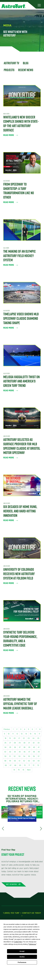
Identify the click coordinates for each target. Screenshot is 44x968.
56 (34, 756)
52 (15, 756)
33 (38, 743)
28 (15, 743)
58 (5, 761)
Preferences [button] (32, 944)
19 (10, 738)
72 (33, 765)
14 (26, 734)
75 (19, 770)
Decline (22, 957)
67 (10, 765)
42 (5, 752)
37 (20, 747)
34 (5, 747)
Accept (22, 951)
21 (19, 738)
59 (10, 761)
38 (24, 747)
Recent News (25, 70)
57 (38, 756)
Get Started (11, 884)
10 (8, 734)
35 (10, 747)
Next (29, 770)
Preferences (22, 962)
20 (14, 738)
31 (29, 743)
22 (24, 738)
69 (20, 765)
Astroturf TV (11, 63)
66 (6, 765)
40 (34, 747)
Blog (26, 63)
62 (24, 761)
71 (29, 765)
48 (34, 752)
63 (29, 761)
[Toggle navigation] (39, 5)
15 (30, 734)
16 (35, 734)
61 (19, 761)
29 (20, 743)
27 (10, 743)
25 (38, 738)
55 (29, 756)
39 (29, 747)
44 (15, 752)
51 (10, 756)
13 (21, 734)
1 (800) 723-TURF (11, 913)
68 (15, 765)
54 (24, 756)
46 (24, 752)
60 (15, 761)
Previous (7, 729)
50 (5, 756)
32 (34, 743)
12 (17, 734)
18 (5, 738)
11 (12, 734)
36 (15, 747)
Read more (8, 135)
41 (38, 747)
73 (38, 765)
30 (24, 743)
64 (34, 761)
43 (10, 752)
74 (14, 770)
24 (33, 738)
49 (39, 752)
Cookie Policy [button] (18, 942)
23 (29, 738)
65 (39, 761)
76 (23, 770)
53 (19, 756)
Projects (9, 70)
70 (25, 765)
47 (29, 752)
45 (20, 752)
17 (39, 734)
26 (5, 743)
